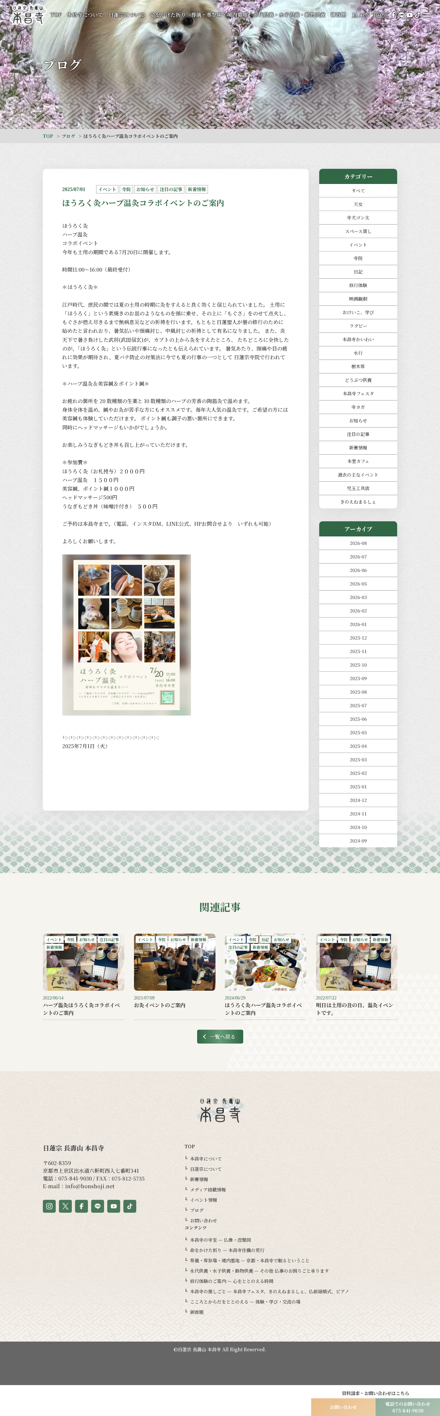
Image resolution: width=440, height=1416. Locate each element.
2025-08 (358, 692)
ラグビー (358, 326)
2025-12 (358, 637)
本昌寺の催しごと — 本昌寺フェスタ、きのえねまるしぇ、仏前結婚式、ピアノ (269, 1291)
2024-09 (358, 840)
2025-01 (358, 786)
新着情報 (358, 447)
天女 (358, 204)
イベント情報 (203, 1200)
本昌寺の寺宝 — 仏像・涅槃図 (220, 1240)
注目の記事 (358, 434)
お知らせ (358, 420)
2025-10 (358, 664)
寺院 (358, 258)
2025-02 (358, 773)
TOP (56, 14)
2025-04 (358, 746)
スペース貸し (358, 231)
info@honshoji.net (89, 1186)
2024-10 (358, 827)
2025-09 (358, 678)
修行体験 (358, 285)
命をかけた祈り (168, 14)
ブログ (68, 136)
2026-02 (358, 610)
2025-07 (358, 705)
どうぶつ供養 (358, 380)
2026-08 (358, 543)
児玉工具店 (358, 488)
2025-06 (358, 719)
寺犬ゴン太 (358, 217)
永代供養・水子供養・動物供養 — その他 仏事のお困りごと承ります (259, 1270)
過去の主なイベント (358, 474)
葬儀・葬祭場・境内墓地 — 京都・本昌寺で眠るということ (250, 1260)
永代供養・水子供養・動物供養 (289, 14)
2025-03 (358, 759)
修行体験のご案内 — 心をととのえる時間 (231, 1281)
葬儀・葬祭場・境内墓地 (219, 14)
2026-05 (358, 583)
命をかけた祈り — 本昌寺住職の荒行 (227, 1250)
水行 (358, 353)
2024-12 (358, 800)
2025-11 (358, 651)
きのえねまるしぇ (358, 501)
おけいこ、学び (358, 312)
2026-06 (358, 570)
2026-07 (358, 556)
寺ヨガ (358, 407)
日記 (358, 271)
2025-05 (358, 732)
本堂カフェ (358, 461)
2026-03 (358, 597)
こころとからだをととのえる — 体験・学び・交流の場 (245, 1301)
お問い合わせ (203, 1220)
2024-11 (358, 813)
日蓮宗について (127, 14)
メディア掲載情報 (208, 1189)
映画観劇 (358, 298)
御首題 (338, 14)
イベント (358, 244)
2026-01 (358, 624)
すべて (358, 190)
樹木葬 (358, 366)
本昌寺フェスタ (358, 393)
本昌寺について (85, 14)
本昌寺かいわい (358, 339)
